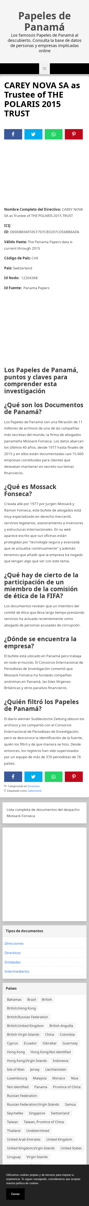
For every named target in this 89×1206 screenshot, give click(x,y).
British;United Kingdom (25, 1025)
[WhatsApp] (53, 134)
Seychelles (15, 1113)
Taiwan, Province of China (44, 1122)
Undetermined (37, 1130)
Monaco (58, 1078)
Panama (40, 1087)
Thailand (13, 1130)
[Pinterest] (74, 134)
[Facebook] (13, 134)
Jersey (35, 1069)
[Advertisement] (44, 171)
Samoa (70, 1104)
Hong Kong (16, 1052)
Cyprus (12, 1043)
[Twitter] (33, 134)
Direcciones (14, 943)
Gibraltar (50, 1043)
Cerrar (15, 1194)
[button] (44, 68)
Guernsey (70, 1043)
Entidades (13, 962)
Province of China (67, 1087)
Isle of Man (15, 1069)
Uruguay (14, 1157)
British (47, 999)
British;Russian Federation (27, 1017)
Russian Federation (22, 1095)
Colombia (67, 1034)
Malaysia (40, 1078)
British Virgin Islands (23, 1034)
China (49, 1034)
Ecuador (30, 1043)
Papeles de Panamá (44, 21)
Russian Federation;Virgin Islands (33, 1104)
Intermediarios (17, 971)
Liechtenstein (55, 1069)
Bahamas (14, 999)
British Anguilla (61, 1025)
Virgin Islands (37, 1157)
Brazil (31, 999)
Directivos (34, 786)
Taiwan (12, 1122)
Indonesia (60, 1060)
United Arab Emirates (24, 1139)
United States (71, 1148)
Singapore (37, 1113)
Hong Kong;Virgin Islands (27, 1060)
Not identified (18, 1087)
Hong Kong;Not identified (51, 1052)
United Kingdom (59, 1139)
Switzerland (34, 791)
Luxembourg (17, 1078)
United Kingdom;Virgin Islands (31, 1148)
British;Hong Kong (21, 1008)
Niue (74, 1078)
